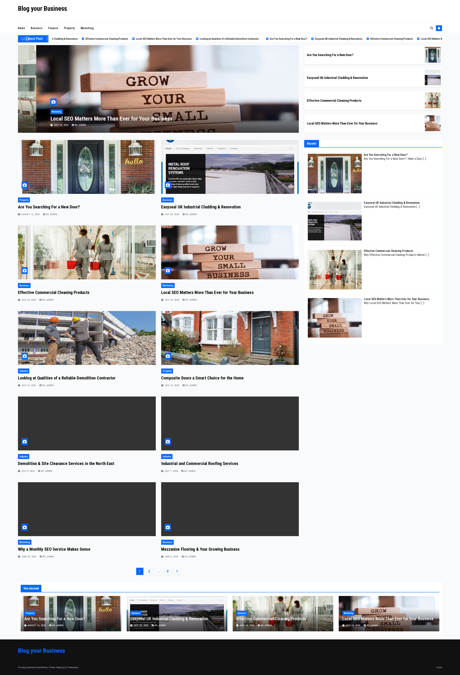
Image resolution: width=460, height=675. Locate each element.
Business (36, 28)
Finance (53, 28)
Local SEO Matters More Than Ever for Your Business (342, 123)
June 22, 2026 (29, 556)
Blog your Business (42, 8)
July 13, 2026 (43, 125)
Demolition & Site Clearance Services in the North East (66, 463)
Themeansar (72, 667)
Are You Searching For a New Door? (330, 55)
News (21, 28)
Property (69, 28)
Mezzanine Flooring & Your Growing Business (200, 549)
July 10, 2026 (172, 385)
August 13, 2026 (30, 214)
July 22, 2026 (172, 300)
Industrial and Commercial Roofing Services (199, 463)
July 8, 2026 (28, 471)
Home (439, 667)
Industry (37, 111)
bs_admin (62, 125)
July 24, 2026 (29, 300)
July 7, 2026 (172, 471)
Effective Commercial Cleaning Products (334, 100)
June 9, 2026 (172, 556)
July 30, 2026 (172, 214)
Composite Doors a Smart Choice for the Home (202, 378)
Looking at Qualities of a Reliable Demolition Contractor (96, 118)
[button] (431, 28)
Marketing (87, 28)
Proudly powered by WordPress (33, 667)
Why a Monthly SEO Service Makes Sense (54, 549)
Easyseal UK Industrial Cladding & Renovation (337, 78)
